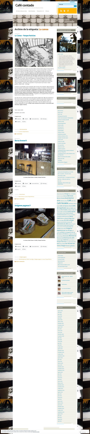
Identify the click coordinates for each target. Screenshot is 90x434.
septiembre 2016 (61, 355)
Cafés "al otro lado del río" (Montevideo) (65, 117)
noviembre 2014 (61, 386)
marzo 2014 (60, 401)
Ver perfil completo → (62, 67)
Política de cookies (36, 431)
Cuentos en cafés (61, 141)
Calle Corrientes (63, 211)
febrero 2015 (60, 383)
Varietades (60, 160)
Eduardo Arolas (60, 222)
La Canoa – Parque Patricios (25, 36)
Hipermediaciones (61, 261)
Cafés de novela (61, 121)
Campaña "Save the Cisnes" (63, 137)
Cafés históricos (61, 128)
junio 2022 (60, 314)
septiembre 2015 (61, 370)
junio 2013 (60, 417)
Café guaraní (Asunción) (62, 116)
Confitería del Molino (69, 213)
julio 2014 (59, 394)
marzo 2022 (60, 319)
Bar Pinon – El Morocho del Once (64, 179)
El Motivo (69, 223)
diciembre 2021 (61, 323)
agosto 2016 (60, 357)
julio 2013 (59, 415)
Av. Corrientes (72, 194)
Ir (75, 5)
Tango (63, 245)
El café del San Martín (66, 280)
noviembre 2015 (61, 368)
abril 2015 (60, 379)
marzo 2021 (60, 330)
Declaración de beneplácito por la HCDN (65, 171)
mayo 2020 (60, 341)
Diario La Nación (64, 218)
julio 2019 (59, 343)
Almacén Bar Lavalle (61, 175)
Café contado (24, 5)
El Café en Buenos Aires (21, 11)
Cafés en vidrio (61, 125)
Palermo (65, 239)
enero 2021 (60, 332)
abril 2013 (60, 421)
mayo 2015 (60, 377)
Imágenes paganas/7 (23, 206)
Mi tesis (47, 11)
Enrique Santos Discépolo (68, 225)
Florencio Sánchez (60, 226)
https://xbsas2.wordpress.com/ (64, 264)
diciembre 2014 (61, 384)
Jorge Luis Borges (67, 230)
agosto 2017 (60, 348)
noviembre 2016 (61, 352)
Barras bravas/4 (20, 141)
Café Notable (62, 203)
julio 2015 (59, 374)
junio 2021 (60, 328)
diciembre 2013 (61, 406)
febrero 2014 (60, 403)
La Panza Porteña (61, 259)
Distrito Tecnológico (30, 259)
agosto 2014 (60, 392)
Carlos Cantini (60, 54)
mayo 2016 (60, 361)
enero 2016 (60, 365)
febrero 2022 (60, 321)
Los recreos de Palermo (66, 288)
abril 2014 (60, 399)
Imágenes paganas (23, 257)
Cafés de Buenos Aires (65, 206)
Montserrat (72, 236)
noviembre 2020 (61, 336)
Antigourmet (60, 262)
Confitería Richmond (61, 214)
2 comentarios (19, 133)
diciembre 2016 (61, 350)
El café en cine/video (62, 143)
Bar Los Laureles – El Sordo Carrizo (64, 173)
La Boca (62, 232)
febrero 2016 (60, 363)
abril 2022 (60, 317)
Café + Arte (60, 114)
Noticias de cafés (61, 158)
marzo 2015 (60, 381)
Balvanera (65, 195)
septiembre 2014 (61, 390)
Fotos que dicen (61, 145)
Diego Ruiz (71, 218)
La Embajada (67, 232)
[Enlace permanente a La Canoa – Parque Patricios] (34, 66)
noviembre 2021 (61, 325)
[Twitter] (64, 10)
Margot (61, 235)
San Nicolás (68, 243)
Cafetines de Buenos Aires (63, 136)
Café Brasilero (64, 284)
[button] (65, 87)
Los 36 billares (64, 234)
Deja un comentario (20, 198)
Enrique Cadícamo (60, 225)
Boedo (67, 198)
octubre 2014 (60, 388)
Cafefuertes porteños (62, 134)
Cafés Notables (31, 11)
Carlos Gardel (71, 211)
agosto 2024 (60, 310)
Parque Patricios (26, 131)
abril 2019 (60, 345)
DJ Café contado (69, 220)
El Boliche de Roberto (67, 222)
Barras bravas (22, 194)
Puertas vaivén (73, 241)
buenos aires (60, 112)
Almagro (66, 194)
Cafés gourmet (61, 127)
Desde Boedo (66, 216)
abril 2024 (60, 312)
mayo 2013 (60, 419)
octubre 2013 (60, 410)
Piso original (68, 241)
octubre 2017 (60, 346)
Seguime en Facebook (63, 98)
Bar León (59, 180)
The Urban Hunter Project (62, 266)
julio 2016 (59, 359)
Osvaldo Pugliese (60, 239)
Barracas (70, 196)
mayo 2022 (60, 316)
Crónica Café (60, 139)
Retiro (58, 243)
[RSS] (61, 10)
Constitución (68, 214)
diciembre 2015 (61, 366)
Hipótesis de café (61, 146)
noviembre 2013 (61, 408)
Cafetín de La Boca (63, 200)
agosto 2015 (60, 372)
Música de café (60, 238)
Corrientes (73, 214)
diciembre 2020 (61, 334)
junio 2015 (60, 375)
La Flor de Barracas (61, 257)
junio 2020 (60, 339)
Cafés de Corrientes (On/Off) (63, 119)
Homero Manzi (63, 228)
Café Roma (70, 203)
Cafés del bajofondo (23, 129)
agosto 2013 (60, 413)
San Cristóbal (62, 243)
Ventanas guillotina (70, 245)
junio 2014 (60, 395)
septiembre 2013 (61, 412)
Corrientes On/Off (60, 216)
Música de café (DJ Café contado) (64, 156)
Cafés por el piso (61, 132)
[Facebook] (68, 10)
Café (69, 200)
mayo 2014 (60, 397)
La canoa (20, 131)
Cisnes (64, 213)
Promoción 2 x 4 (40, 11)
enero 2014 (60, 404)
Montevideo (66, 236)
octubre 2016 (60, 354)
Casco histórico (60, 213)
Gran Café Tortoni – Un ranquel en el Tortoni (66, 177)
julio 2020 (59, 337)
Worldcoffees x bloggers (62, 162)
